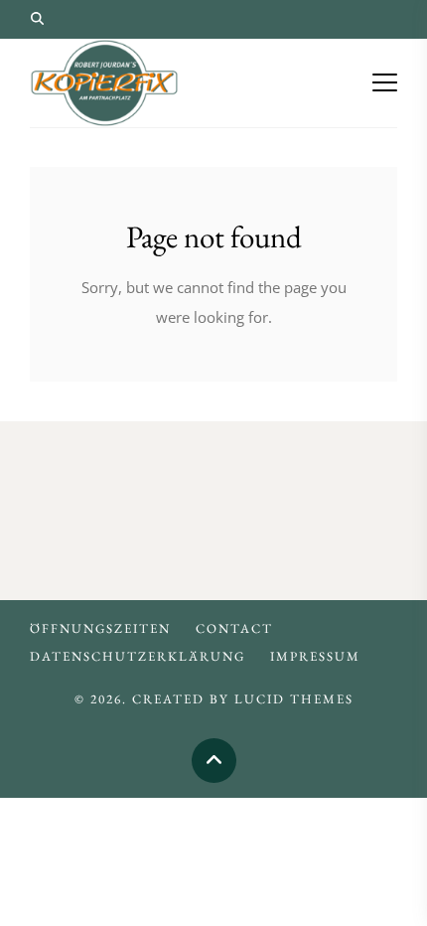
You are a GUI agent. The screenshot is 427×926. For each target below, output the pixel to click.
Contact (234, 628)
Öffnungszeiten (100, 628)
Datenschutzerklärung (137, 656)
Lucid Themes (294, 699)
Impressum (315, 656)
